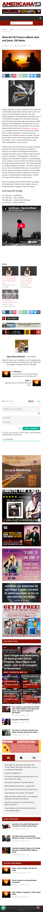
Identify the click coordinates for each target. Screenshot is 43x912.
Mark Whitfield (22, 46)
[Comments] (34, 758)
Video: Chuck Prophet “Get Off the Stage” (24, 869)
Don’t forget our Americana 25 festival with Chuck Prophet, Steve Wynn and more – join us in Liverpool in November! (21, 662)
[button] (40, 18)
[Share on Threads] (38, 76)
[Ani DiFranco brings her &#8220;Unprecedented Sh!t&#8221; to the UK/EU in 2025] (10, 271)
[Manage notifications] (38, 907)
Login (38, 401)
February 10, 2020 (20, 873)
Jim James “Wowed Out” (10, 677)
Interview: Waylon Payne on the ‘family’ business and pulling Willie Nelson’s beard (26, 850)
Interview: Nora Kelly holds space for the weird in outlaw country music (25, 825)
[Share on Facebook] (4, 76)
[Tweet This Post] (7, 76)
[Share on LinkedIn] (11, 76)
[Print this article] (21, 76)
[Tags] (21, 758)
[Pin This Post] (14, 76)
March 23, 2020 (19, 885)
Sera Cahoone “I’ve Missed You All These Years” (21, 789)
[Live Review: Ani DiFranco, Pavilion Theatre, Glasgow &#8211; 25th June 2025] (28, 271)
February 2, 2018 (20, 897)
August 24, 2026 (19, 829)
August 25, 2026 (17, 672)
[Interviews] (6, 826)
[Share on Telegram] (32, 76)
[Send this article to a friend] (18, 76)
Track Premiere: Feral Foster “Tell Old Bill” (19, 793)
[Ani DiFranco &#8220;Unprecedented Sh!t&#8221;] (10, 294)
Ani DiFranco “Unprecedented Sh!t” (9, 301)
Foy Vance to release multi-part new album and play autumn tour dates (31, 676)
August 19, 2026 (19, 841)
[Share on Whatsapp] (25, 76)
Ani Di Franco (12, 318)
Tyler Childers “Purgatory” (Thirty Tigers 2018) (26, 893)
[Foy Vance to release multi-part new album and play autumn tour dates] (6, 732)
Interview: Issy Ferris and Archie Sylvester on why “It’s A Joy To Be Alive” (26, 837)
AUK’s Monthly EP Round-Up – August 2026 (30, 691)
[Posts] (8, 758)
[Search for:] (21, 23)
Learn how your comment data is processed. (21, 434)
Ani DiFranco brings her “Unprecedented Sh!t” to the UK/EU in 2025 (9, 280)
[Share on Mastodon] (28, 76)
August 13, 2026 (19, 855)
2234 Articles (31, 357)
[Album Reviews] (6, 894)
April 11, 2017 (9, 46)
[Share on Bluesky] (35, 76)
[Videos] (6, 870)
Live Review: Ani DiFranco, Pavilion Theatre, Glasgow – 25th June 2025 (27, 280)
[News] (6, 882)
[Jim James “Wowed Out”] (6, 722)
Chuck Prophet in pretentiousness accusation (24, 881)
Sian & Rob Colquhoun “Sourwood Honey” (12, 692)
